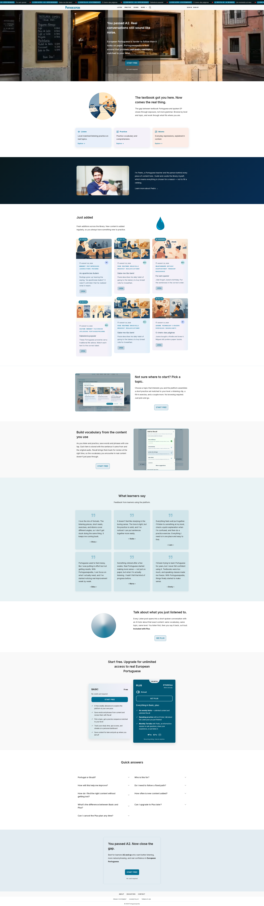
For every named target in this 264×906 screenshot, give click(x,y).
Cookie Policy (134, 899)
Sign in (189, 7)
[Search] (150, 7)
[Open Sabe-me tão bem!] (132, 249)
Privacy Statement (120, 899)
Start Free (110, 699)
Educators (131, 894)
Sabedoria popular (87, 336)
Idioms (136, 7)
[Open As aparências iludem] (94, 249)
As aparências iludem (89, 273)
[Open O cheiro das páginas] (170, 308)
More (143, 7)
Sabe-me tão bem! (125, 273)
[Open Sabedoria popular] (94, 312)
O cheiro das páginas (165, 332)
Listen (119, 7)
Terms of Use (146, 899)
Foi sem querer (162, 276)
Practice (127, 7)
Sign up (196, 7)
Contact (141, 894)
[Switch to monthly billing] (138, 692)
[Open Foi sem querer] (170, 249)
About (121, 894)
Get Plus (154, 698)
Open (83, 291)
